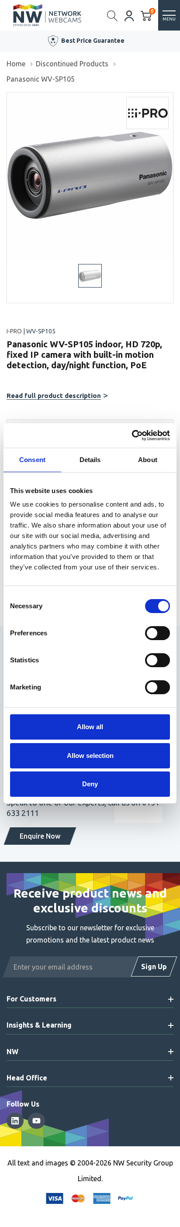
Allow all (90, 726)
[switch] (157, 633)
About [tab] (147, 459)
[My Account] (129, 15)
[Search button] (112, 15)
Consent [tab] (32, 459)
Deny (90, 784)
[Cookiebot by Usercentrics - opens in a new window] (131, 435)
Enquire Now (40, 836)
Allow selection (90, 755)
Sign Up (154, 966)
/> (10, 99)
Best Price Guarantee (93, 40)
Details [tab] (90, 459)
